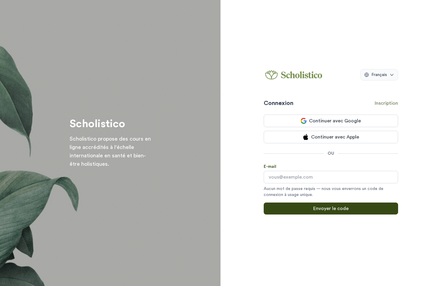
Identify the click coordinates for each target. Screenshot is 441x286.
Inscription (386, 103)
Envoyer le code (331, 208)
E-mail (270, 167)
